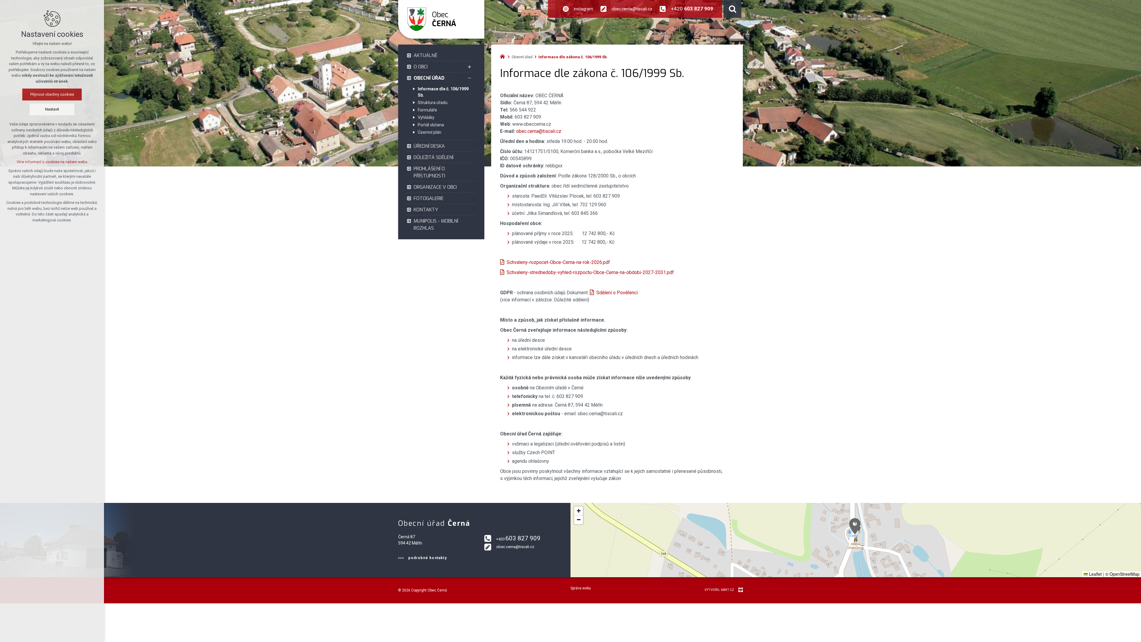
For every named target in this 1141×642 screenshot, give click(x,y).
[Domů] (504, 56)
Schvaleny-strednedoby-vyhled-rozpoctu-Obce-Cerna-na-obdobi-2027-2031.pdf (590, 272)
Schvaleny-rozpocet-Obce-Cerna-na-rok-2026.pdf (558, 262)
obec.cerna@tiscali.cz (538, 131)
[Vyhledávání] (732, 9)
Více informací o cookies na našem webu (52, 162)
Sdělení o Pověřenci (617, 292)
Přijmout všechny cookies (52, 94)
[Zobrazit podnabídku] (469, 67)
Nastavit (52, 109)
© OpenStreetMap (1122, 574)
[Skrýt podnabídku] (469, 78)
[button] (855, 526)
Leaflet (1095, 574)
